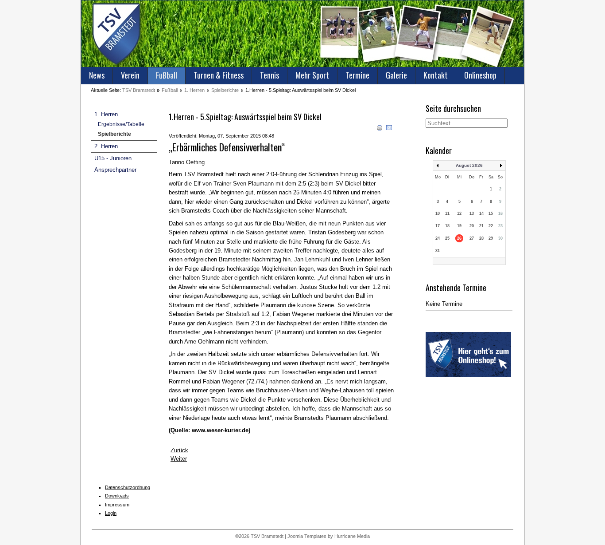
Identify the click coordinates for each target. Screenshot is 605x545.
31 (437, 251)
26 (459, 238)
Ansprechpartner (115, 169)
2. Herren (106, 146)
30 (500, 238)
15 (491, 213)
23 (500, 226)
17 (437, 226)
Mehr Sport (312, 75)
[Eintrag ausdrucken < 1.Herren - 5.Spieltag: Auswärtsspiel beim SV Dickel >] (380, 129)
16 (500, 213)
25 (447, 238)
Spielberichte (225, 90)
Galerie (396, 75)
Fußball (166, 75)
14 (481, 213)
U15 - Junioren (113, 158)
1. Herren (194, 90)
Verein (130, 75)
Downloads (117, 495)
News (97, 75)
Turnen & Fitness (219, 75)
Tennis (269, 75)
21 (481, 226)
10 (437, 213)
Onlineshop (480, 75)
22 (491, 226)
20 (471, 226)
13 (471, 213)
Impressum (117, 504)
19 (459, 226)
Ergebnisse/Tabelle (121, 124)
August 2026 (469, 165)
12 (459, 213)
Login (110, 513)
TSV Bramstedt (138, 90)
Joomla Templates (306, 536)
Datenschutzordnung (127, 487)
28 (481, 238)
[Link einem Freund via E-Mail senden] (389, 129)
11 (447, 213)
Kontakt (435, 75)
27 (471, 238)
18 (447, 226)
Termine (357, 75)
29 (491, 238)
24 (437, 238)
